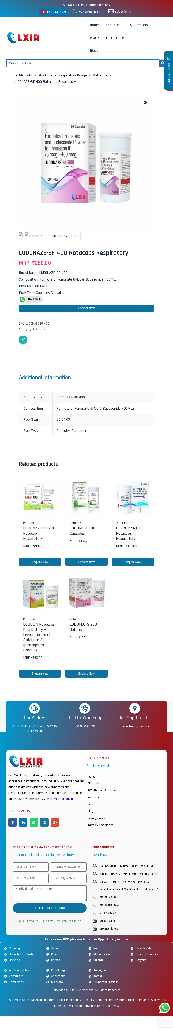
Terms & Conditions (101, 825)
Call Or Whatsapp (86, 718)
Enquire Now (86, 308)
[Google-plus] (55, 822)
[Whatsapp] (34, 822)
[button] (53, 12)
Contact (93, 804)
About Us (94, 784)
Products (93, 797)
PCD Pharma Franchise (102, 790)
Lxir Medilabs (84, 990)
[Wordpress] (44, 822)
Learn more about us (60, 799)
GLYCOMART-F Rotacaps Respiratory (128, 533)
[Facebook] (12, 822)
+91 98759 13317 (86, 726)
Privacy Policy (96, 818)
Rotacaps (39, 329)
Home (91, 777)
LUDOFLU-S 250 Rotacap (83, 627)
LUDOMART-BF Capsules (82, 530)
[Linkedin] (23, 822)
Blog (90, 811)
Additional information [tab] (45, 378)
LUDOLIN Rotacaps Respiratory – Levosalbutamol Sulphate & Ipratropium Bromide (39, 637)
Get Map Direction (135, 718)
